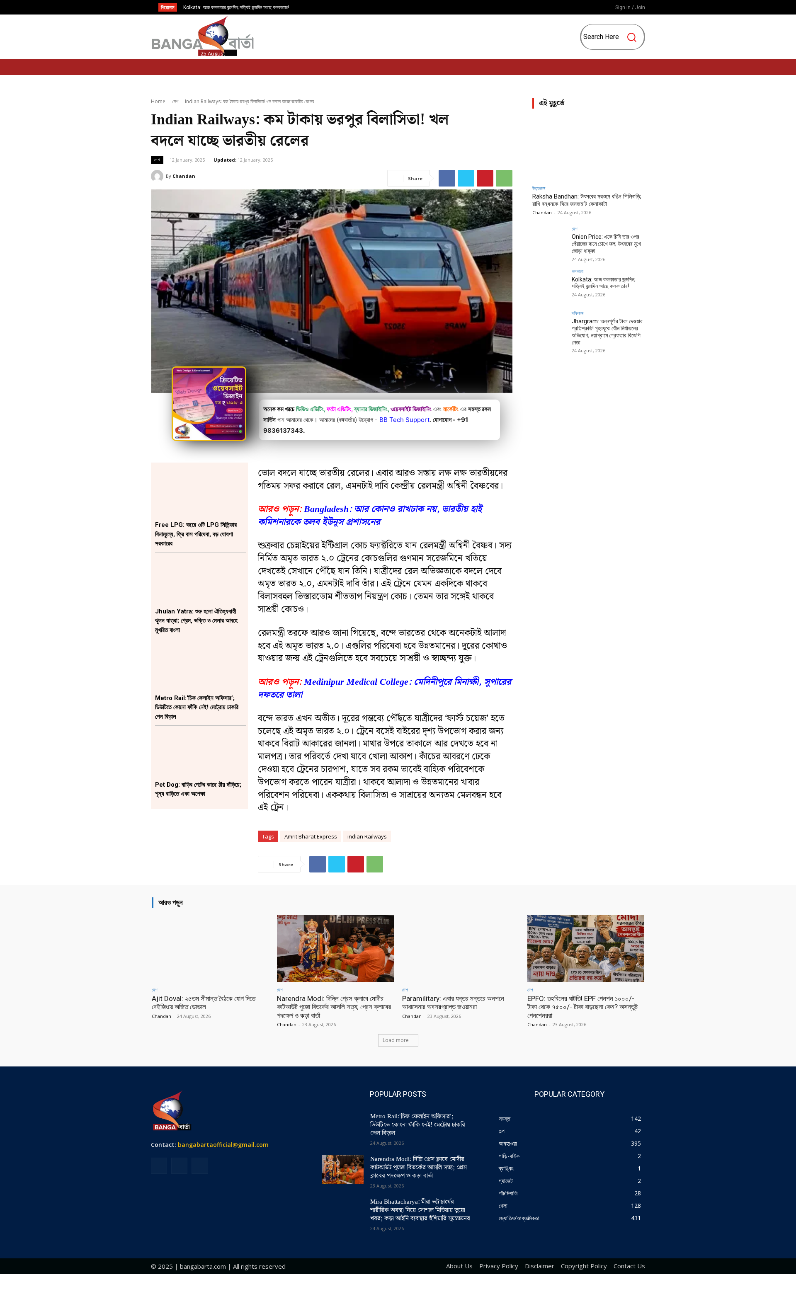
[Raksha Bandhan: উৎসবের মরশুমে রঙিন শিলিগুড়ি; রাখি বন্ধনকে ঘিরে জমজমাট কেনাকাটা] (588, 148)
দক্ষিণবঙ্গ (577, 313)
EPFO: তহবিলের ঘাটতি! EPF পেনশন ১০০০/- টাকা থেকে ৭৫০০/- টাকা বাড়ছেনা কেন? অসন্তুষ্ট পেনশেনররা (582, 1007)
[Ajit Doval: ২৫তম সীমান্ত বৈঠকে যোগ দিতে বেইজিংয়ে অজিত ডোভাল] (210, 948)
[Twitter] (466, 178)
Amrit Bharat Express (310, 836)
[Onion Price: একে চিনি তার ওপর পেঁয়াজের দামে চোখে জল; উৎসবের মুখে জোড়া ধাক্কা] (549, 243)
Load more (396, 1040)
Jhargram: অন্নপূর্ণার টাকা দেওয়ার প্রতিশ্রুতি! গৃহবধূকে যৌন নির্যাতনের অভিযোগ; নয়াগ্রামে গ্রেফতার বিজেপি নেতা (607, 331)
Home (158, 101)
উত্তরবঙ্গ (538, 188)
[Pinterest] (485, 178)
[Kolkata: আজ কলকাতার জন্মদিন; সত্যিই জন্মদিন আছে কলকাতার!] (549, 286)
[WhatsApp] (504, 178)
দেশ (175, 101)
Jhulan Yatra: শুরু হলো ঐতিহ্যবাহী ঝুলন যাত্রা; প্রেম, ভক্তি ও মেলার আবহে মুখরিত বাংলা (196, 621)
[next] (418, 7)
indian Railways (367, 836)
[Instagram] (572, 8)
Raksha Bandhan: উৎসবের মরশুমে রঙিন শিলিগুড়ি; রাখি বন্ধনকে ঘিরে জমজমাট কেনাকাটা (586, 200)
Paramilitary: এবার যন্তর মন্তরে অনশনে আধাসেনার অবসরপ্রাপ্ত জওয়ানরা (453, 1002)
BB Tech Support (404, 420)
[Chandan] (158, 176)
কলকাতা (577, 271)
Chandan (183, 176)
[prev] (405, 7)
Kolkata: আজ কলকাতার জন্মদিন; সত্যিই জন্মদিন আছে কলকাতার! (236, 7)
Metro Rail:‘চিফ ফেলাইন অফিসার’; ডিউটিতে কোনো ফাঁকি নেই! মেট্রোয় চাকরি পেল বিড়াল (196, 707)
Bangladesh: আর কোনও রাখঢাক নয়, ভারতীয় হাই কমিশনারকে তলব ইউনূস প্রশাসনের (370, 515)
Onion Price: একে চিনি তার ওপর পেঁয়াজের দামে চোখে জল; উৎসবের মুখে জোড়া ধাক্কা (606, 243)
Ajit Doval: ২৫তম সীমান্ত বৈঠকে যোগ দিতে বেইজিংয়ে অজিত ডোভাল (203, 1002)
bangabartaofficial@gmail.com (223, 1145)
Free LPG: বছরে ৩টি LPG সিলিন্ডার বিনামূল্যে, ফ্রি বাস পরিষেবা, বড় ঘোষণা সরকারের (196, 534)
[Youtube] (586, 8)
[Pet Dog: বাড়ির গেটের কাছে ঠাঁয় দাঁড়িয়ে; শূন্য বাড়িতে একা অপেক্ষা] (200, 752)
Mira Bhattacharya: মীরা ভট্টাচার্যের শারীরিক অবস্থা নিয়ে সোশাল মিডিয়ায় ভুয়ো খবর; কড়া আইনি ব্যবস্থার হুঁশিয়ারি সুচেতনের (420, 1210)
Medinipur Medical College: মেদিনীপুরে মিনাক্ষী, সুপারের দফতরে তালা (384, 688)
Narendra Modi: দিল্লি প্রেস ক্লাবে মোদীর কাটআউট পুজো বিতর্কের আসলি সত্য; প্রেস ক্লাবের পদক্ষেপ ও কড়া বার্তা (334, 1007)
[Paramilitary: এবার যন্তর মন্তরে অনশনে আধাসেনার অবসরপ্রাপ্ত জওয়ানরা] (460, 948)
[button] (613, 36)
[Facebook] (558, 8)
